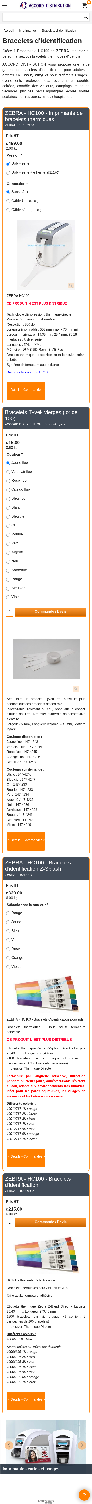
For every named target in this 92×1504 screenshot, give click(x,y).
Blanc (16, 507)
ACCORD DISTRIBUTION (23, 424)
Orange (17, 958)
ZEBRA (10, 125)
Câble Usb (24, 201)
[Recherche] (86, 17)
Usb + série (20, 163)
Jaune (16, 922)
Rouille (17, 534)
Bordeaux (19, 570)
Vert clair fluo (21, 471)
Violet (16, 597)
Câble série (26, 210)
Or (13, 525)
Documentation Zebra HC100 (28, 372)
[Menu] (4, 6)
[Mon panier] (84, 5)
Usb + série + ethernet (35, 172)
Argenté (17, 552)
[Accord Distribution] (45, 5)
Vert (14, 543)
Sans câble (20, 192)
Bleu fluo (18, 498)
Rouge (16, 579)
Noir (14, 561)
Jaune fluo (19, 462)
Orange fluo (20, 489)
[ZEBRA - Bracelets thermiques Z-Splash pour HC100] (46, 994)
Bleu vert (18, 588)
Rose (15, 949)
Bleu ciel (18, 516)
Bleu (15, 931)
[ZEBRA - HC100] (46, 255)
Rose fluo (19, 480)
